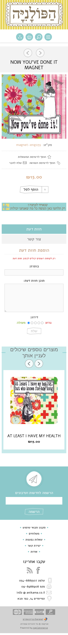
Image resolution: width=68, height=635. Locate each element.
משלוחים (34, 533)
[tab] (34, 229)
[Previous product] (40, 53)
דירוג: (34, 317)
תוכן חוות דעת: (34, 280)
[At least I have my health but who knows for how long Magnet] (33, 400)
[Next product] (28, 53)
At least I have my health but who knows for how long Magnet (34, 436)
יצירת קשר (34, 546)
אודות (34, 552)
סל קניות (29, 37)
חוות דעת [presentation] (34, 229)
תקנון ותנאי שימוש (34, 527)
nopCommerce (40, 627)
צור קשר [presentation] (34, 239)
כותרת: (34, 266)
